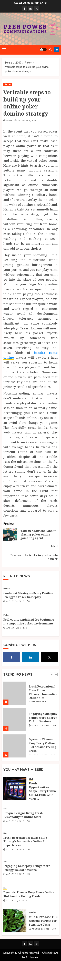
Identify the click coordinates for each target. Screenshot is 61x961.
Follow (56, 49)
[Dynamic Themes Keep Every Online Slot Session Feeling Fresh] (14, 745)
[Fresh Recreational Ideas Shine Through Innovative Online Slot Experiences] (14, 693)
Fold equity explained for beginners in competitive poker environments (28, 621)
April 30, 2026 (13, 628)
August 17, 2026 (15, 900)
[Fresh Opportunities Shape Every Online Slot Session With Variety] (14, 788)
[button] (4, 49)
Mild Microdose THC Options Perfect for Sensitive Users (43, 920)
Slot (31, 779)
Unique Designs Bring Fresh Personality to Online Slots (23, 815)
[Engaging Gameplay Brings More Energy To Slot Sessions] (14, 719)
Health (32, 912)
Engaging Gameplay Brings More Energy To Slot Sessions (43, 717)
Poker (8, 84)
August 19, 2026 (40, 725)
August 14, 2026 (15, 601)
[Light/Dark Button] (43, 49)
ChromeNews (50, 953)
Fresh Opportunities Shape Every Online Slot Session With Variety (43, 791)
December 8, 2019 (27, 120)
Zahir (9, 120)
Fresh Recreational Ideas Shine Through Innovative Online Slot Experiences (43, 694)
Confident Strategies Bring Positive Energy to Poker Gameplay (28, 595)
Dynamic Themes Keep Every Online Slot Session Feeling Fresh (42, 745)
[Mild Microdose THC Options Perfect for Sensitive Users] (14, 920)
